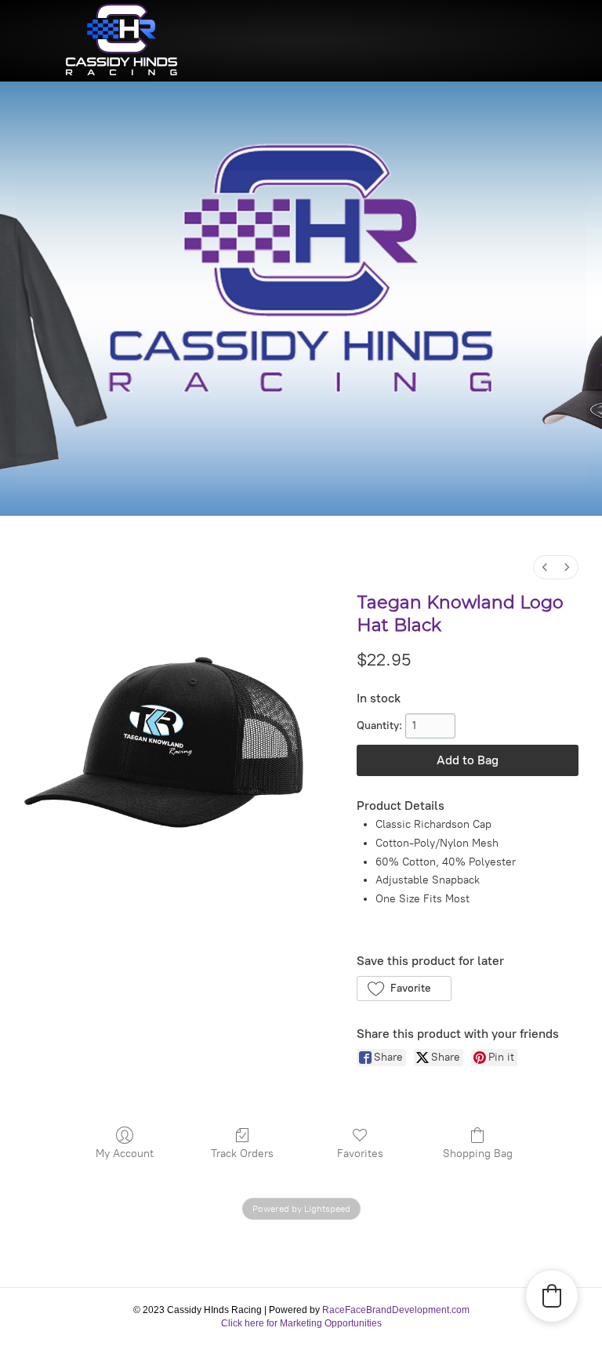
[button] (404, 988)
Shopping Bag (478, 1153)
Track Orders (242, 1153)
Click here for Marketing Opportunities (301, 1323)
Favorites (360, 1153)
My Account (125, 1153)
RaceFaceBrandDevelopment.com (396, 1309)
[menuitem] (545, 567)
